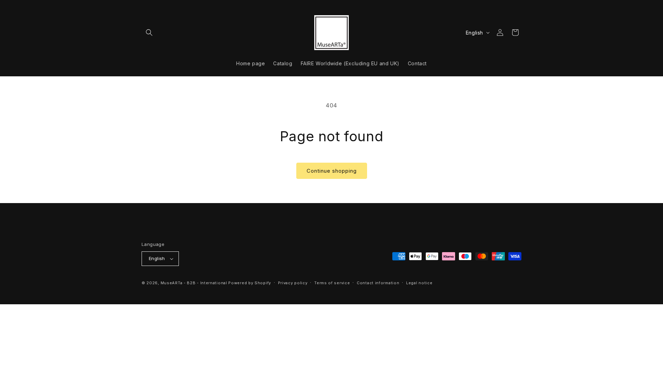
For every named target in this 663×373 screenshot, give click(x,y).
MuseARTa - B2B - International (194, 282)
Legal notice (419, 282)
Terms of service (332, 282)
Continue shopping (332, 171)
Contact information (378, 282)
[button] (149, 32)
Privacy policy (293, 282)
